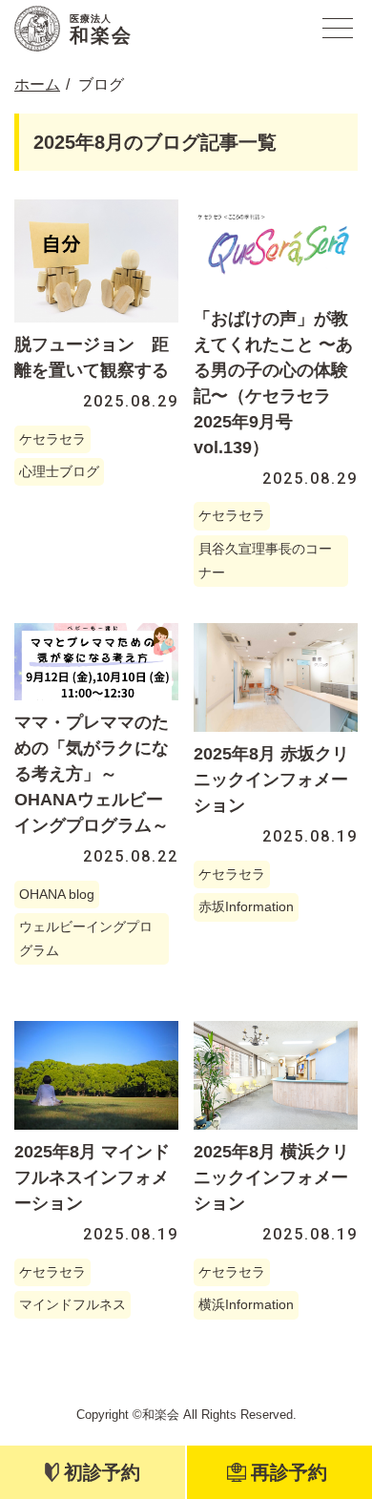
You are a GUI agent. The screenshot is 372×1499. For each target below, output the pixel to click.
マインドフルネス (72, 1304)
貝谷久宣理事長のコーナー (265, 560)
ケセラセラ (52, 439)
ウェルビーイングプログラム (86, 938)
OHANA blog (56, 894)
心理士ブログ (59, 471)
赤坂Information (246, 906)
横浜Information (246, 1304)
